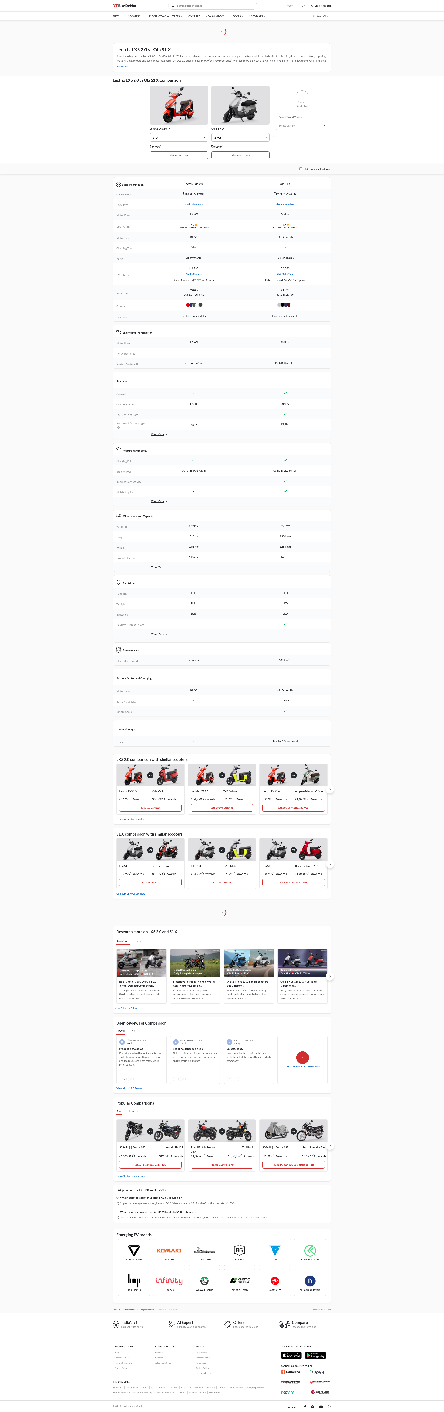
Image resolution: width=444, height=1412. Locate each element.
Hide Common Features (317, 168)
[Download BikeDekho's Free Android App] (315, 1355)
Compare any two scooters (130, 819)
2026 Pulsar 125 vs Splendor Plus (293, 1164)
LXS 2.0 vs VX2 (150, 807)
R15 (176, 1387)
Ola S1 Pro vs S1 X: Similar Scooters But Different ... (247, 983)
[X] (312, 1407)
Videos (140, 940)
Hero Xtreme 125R (121, 1392)
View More (157, 434)
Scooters (133, 1111)
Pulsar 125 (223, 1387)
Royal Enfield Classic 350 (137, 1387)
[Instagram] (329, 1407)
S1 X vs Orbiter (221, 882)
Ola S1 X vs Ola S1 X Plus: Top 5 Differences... (298, 983)
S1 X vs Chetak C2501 (293, 882)
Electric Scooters (194, 203)
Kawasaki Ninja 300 (197, 1392)
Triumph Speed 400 (255, 1387)
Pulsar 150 (170, 1392)
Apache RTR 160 (140, 1392)
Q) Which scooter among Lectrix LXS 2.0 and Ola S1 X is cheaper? (156, 1211)
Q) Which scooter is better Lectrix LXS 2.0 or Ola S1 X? (150, 1197)
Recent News (123, 940)
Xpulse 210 (210, 1387)
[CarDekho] (290, 1372)
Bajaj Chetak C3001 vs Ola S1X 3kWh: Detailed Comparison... (137, 983)
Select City (322, 16)
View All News (132, 1008)
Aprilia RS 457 (156, 1392)
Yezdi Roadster (237, 1387)
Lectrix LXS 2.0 (158, 128)
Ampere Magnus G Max (309, 791)
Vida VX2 (157, 791)
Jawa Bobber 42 (216, 1392)
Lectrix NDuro (160, 865)
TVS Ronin (198, 1387)
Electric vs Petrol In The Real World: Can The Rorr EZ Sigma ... (194, 983)
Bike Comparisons (136, 1175)
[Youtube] (321, 1407)
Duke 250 (181, 1392)
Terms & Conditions (123, 1363)
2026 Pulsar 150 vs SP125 (150, 1164)
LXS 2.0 (120, 1030)
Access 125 (186, 1387)
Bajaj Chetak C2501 (307, 865)
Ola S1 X (216, 128)
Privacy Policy (120, 1368)
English (290, 6)
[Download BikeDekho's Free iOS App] (291, 1355)
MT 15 (154, 1387)
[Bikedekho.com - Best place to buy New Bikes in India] (124, 6)
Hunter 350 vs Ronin (221, 1164)
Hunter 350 (118, 1387)
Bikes (119, 1111)
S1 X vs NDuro (150, 882)
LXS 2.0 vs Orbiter (222, 807)
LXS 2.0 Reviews (135, 1088)
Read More (122, 66)
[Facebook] (305, 1407)
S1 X (133, 1030)
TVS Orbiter (230, 791)
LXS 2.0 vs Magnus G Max (293, 807)
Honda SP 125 (165, 1387)
